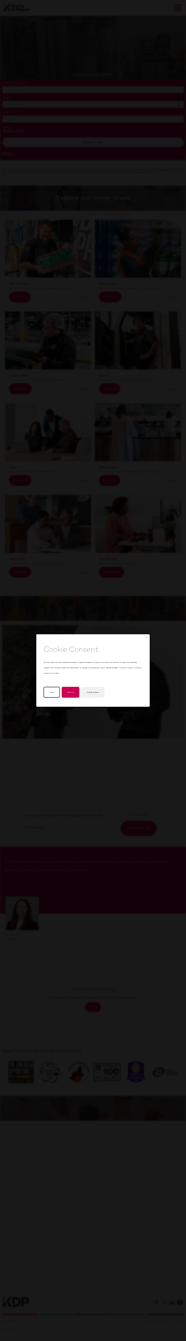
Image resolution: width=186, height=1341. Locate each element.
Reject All (70, 692)
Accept (51, 692)
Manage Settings (93, 692)
